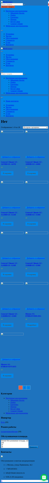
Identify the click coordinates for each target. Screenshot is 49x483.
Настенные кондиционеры (16, 11)
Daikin (13, 15)
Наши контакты (12, 101)
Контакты (10, 45)
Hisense (13, 19)
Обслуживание (12, 38)
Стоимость (10, 40)
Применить (33, 447)
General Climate (16, 24)
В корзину (7, 173)
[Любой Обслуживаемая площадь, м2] (14, 441)
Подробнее (31, 325)
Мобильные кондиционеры (17, 26)
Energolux (14, 17)
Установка (10, 34)
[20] (14, 445)
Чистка (8, 36)
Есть (3, 422)
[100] (14, 443)
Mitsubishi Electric (17, 13)
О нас (8, 42)
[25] (14, 447)
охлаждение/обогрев (9, 432)
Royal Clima (15, 22)
